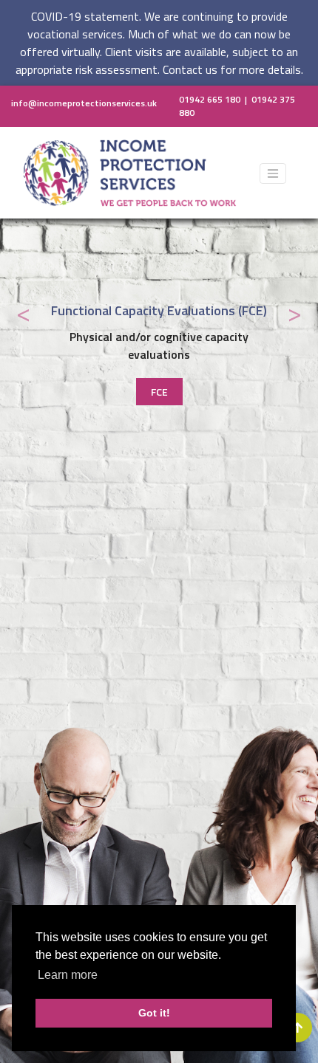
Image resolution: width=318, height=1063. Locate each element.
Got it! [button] (154, 1013)
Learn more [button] (68, 975)
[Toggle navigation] (273, 173)
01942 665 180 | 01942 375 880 (237, 106)
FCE (159, 391)
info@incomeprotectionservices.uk (84, 103)
